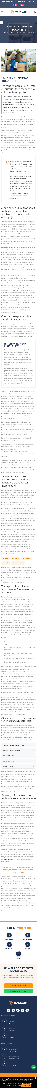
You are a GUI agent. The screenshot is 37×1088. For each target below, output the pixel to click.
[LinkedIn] (27, 1010)
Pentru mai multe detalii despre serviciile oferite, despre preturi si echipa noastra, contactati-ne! (18, 870)
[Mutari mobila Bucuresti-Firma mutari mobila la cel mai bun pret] (18, 12)
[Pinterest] (18, 1010)
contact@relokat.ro (14, 1058)
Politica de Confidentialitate (13, 1082)
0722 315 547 (12, 1051)
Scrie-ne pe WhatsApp (19, 991)
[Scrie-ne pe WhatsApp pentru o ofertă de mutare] (33, 1067)
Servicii (10, 32)
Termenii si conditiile (27, 1082)
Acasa (5, 32)
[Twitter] (13, 1010)
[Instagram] (22, 1010)
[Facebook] (8, 1010)
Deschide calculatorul (18, 985)
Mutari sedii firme (8, 756)
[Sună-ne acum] (28, 1067)
